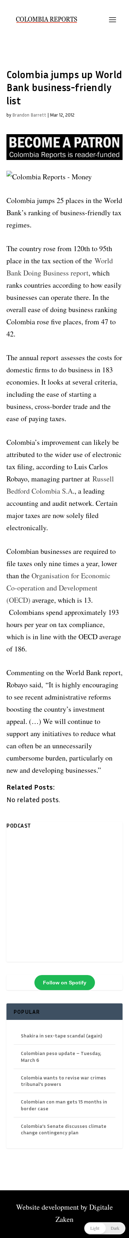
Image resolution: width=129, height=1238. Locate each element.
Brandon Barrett (29, 115)
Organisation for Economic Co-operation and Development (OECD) (58, 588)
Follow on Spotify (64, 982)
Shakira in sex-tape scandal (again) (61, 1035)
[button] (104, 1228)
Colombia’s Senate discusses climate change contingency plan (63, 1129)
